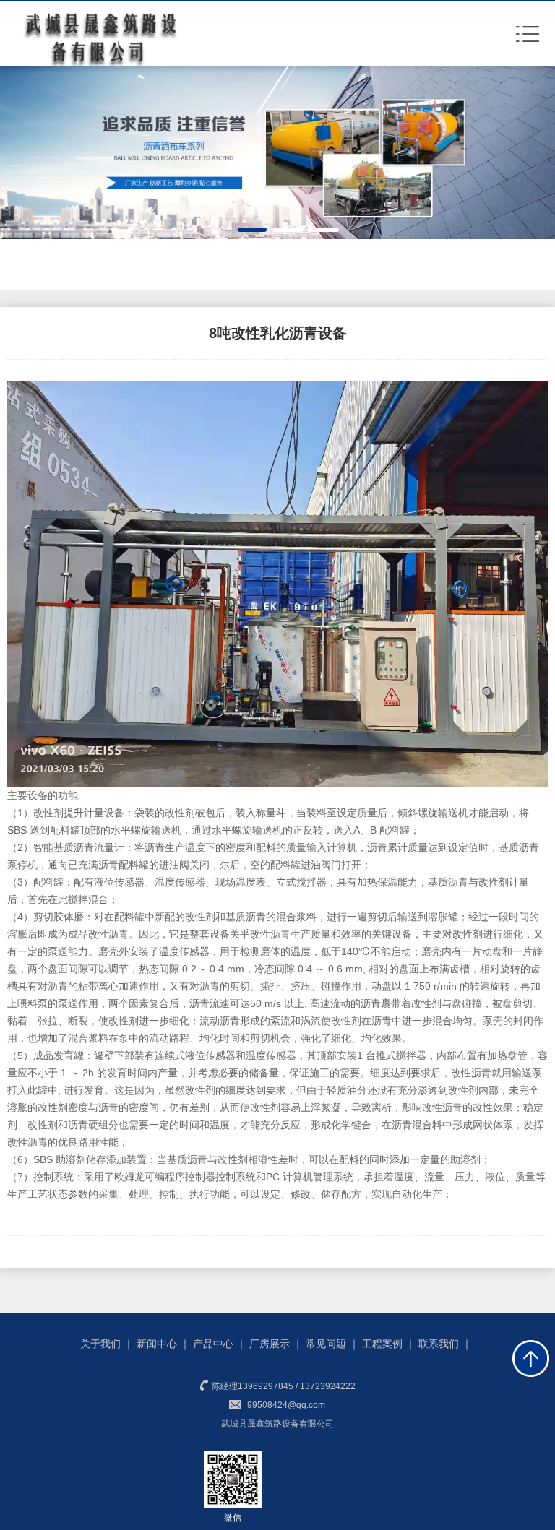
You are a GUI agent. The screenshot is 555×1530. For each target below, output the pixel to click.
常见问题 (326, 1343)
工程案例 (382, 1343)
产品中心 (213, 1343)
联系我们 (438, 1343)
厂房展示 (269, 1343)
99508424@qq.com (286, 1405)
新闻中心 (157, 1343)
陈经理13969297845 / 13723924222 (283, 1386)
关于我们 (100, 1343)
